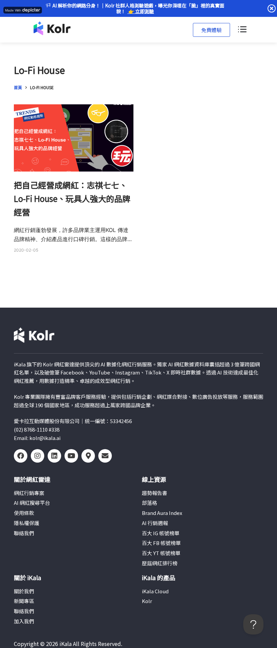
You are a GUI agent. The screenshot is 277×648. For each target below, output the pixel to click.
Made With (13, 10)
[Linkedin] (54, 456)
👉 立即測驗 (140, 11)
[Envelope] (105, 456)
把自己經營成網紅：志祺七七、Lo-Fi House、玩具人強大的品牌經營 (72, 198)
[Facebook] (20, 456)
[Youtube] (71, 456)
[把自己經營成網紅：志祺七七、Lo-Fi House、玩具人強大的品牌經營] (73, 138)
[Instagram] (37, 456)
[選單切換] (242, 30)
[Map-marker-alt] (88, 456)
